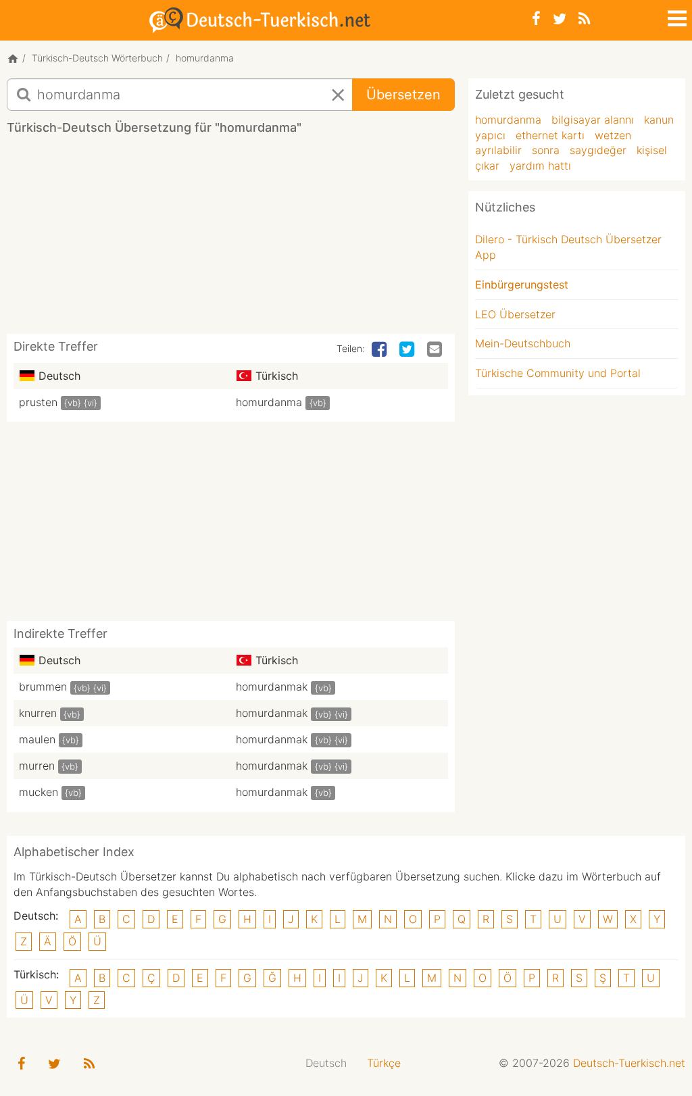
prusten (38, 402)
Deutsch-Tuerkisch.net (629, 1063)
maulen (37, 739)
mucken (38, 792)
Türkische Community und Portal (558, 373)
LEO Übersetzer (515, 314)
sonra (546, 150)
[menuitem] (326, 1063)
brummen (43, 686)
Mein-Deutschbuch (522, 343)
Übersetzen (403, 94)
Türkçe (384, 1063)
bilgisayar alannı (592, 119)
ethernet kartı (550, 135)
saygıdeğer (598, 150)
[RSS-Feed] (584, 18)
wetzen (613, 135)
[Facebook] (536, 18)
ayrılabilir (498, 150)
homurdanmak (271, 686)
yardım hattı (540, 165)
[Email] (436, 350)
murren (37, 765)
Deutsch (326, 1063)
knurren (38, 713)
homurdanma (269, 402)
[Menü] (676, 16)
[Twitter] (559, 18)
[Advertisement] (253, 239)
